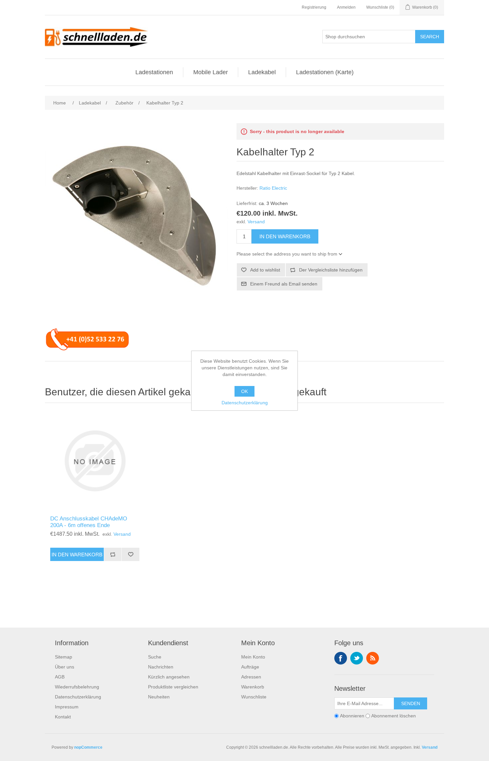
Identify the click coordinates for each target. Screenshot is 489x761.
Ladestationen (154, 72)
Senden (410, 703)
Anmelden (346, 7)
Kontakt (63, 716)
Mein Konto (253, 657)
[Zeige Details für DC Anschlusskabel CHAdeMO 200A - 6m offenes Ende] (95, 461)
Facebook (340, 658)
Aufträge (250, 666)
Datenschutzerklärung (78, 696)
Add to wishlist (265, 270)
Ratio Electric (273, 188)
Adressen (251, 676)
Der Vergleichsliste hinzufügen (331, 270)
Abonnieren (352, 715)
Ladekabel (262, 72)
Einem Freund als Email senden (283, 283)
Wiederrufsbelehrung (77, 686)
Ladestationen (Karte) (325, 72)
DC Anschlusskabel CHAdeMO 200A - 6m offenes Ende (88, 521)
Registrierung (314, 7)
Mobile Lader (210, 72)
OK (244, 391)
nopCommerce (88, 747)
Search (429, 36)
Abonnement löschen (393, 715)
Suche (154, 657)
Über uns (64, 666)
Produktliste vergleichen (173, 686)
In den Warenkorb (284, 236)
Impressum (67, 706)
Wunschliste (253, 696)
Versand (256, 221)
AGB (60, 676)
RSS (372, 658)
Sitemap (63, 657)
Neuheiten (159, 696)
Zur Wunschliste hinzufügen (130, 554)
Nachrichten (160, 666)
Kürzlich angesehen (169, 676)
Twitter (356, 658)
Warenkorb (252, 686)
